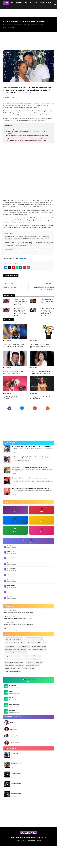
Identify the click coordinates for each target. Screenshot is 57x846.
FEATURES (48, 3)
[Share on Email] (28, 267)
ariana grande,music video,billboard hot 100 (14, 665)
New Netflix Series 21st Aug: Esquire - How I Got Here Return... (18, 630)
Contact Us (42, 837)
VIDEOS (42, 3)
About (13, 837)
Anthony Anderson (15, 736)
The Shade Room (21, 111)
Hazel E (12, 27)
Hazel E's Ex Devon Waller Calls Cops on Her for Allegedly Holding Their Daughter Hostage (20, 312)
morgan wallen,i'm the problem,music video (17, 646)
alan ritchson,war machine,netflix (37, 649)
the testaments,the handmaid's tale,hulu (14, 662)
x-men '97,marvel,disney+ (13, 639)
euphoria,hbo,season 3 (35, 656)
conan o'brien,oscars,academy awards (26, 668)
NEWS (12, 3)
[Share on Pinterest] (13, 267)
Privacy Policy (33, 837)
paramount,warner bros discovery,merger (34, 662)
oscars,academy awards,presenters (32, 659)
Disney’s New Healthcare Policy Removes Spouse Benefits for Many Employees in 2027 (41, 346)
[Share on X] (9, 267)
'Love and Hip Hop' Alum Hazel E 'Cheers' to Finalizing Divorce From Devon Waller (20, 302)
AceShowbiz (26, 841)
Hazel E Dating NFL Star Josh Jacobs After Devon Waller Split (47, 301)
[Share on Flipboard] (24, 267)
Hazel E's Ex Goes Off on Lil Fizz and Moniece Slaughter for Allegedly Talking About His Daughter (47, 312)
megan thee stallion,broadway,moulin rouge (16, 652)
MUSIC (35, 3)
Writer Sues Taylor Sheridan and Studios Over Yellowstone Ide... (19, 612)
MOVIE (25, 3)
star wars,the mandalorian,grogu (37, 643)
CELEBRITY (18, 3)
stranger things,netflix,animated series (13, 671)
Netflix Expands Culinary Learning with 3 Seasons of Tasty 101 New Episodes (14, 345)
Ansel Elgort (13, 722)
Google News (22, 258)
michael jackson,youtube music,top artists (15, 649)
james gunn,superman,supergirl (34, 639)
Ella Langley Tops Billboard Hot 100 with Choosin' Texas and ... (18, 624)
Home (4, 27)
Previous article (9, 283)
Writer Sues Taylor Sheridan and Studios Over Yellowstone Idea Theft (23, 129)
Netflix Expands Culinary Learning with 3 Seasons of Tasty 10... (18, 618)
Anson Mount (13, 729)
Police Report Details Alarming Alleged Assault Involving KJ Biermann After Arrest (27, 135)
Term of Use (24, 837)
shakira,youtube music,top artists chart (13, 659)
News (8, 27)
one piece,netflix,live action (39, 646)
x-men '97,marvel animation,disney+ (15, 643)
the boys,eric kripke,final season (32, 665)
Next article (49, 283)
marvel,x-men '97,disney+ (10, 668)
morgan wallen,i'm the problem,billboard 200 (16, 656)
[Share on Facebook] (5, 267)
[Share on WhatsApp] (17, 267)
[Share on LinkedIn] (20, 267)
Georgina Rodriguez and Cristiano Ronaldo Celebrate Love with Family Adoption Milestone (29, 138)
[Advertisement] (30, 40)
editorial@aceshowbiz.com (33, 252)
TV (30, 3)
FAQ (17, 837)
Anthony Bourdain (14, 742)
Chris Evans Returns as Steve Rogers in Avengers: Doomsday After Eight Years (26, 140)
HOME (6, 3)
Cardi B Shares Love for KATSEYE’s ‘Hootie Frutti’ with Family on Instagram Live (41, 372)
